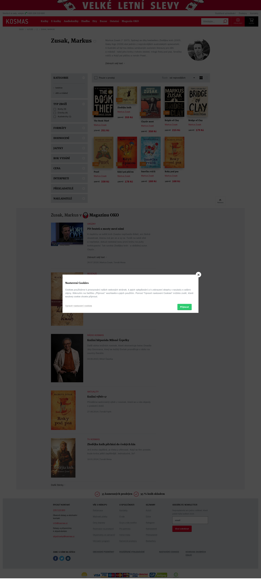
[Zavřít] (198, 274)
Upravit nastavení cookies (78, 305)
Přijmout (184, 306)
